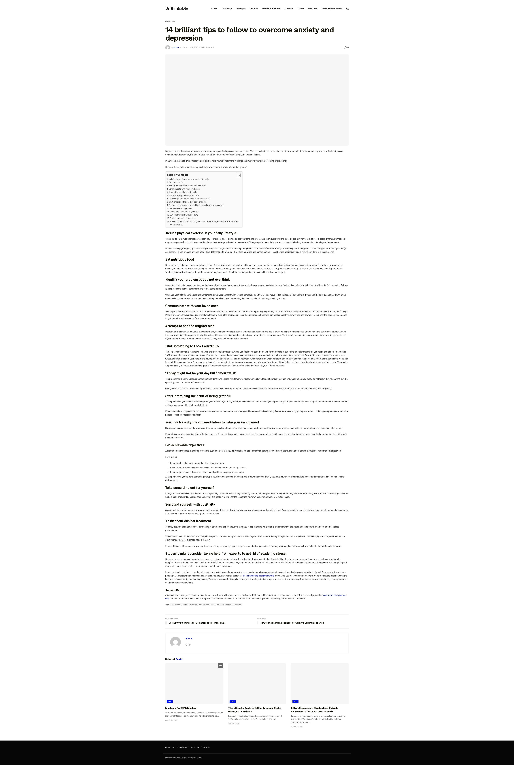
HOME (214, 8)
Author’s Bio (178, 224)
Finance (289, 8)
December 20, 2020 (190, 47)
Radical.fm (206, 747)
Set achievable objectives (181, 208)
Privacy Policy (182, 747)
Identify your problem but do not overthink (187, 186)
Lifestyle (241, 8)
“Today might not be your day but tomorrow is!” (190, 199)
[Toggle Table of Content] (237, 175)
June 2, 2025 (234, 723)
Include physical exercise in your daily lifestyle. (189, 179)
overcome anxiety (179, 605)
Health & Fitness (271, 8)
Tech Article (194, 747)
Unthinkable (176, 8)
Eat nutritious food (177, 182)
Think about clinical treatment (183, 218)
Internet (312, 8)
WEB (173, 21)
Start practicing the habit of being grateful (187, 202)
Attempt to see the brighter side (183, 192)
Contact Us (169, 747)
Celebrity (227, 8)
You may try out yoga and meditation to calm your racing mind (196, 205)
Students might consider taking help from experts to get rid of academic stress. (205, 221)
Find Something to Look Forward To (184, 195)
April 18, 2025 (297, 727)
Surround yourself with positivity (184, 215)
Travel (300, 8)
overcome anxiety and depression (204, 605)
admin (176, 47)
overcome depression (231, 605)
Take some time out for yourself (184, 212)
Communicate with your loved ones (184, 189)
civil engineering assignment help (258, 575)
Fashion (254, 8)
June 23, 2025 (172, 720)
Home (167, 21)
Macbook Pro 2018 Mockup (180, 708)
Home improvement (332, 8)
